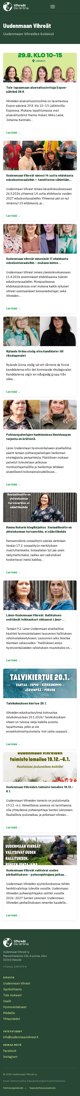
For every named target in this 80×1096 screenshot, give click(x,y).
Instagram (10, 1057)
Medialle (9, 1013)
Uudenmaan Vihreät (16, 983)
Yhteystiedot (11, 1019)
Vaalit (7, 1001)
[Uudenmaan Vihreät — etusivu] (15, 6)
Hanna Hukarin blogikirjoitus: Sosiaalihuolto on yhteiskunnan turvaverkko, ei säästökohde (39, 529)
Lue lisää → (13, 132)
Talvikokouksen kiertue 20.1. (26, 703)
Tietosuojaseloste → (15, 1088)
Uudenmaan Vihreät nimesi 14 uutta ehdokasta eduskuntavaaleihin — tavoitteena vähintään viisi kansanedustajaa (39, 179)
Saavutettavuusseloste (43, 1088)
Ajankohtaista (12, 989)
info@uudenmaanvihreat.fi (20, 1037)
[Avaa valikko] (52, 6)
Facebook (9, 1051)
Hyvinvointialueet (14, 1007)
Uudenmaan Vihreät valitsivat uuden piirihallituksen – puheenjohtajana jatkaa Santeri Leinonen (35, 874)
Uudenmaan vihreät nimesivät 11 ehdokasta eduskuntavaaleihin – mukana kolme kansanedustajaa (37, 263)
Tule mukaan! (12, 995)
